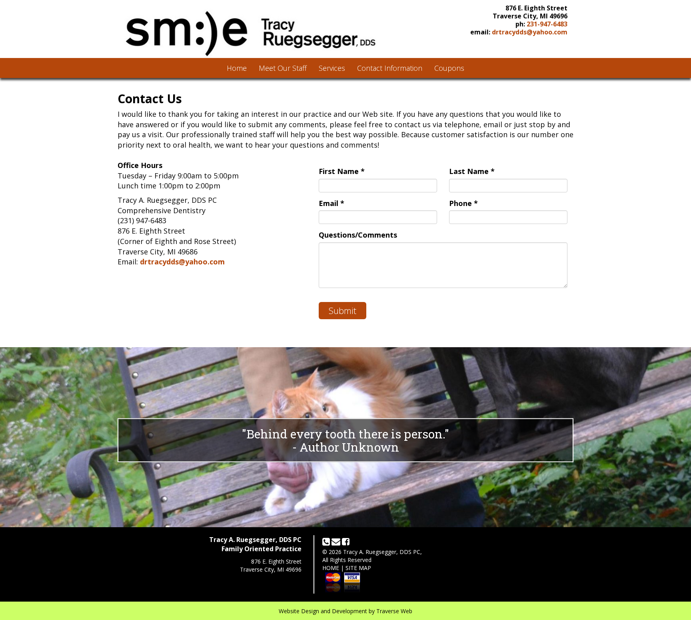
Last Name (472, 171)
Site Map (358, 568)
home (330, 568)
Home (237, 68)
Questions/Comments (358, 235)
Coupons (449, 68)
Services (332, 68)
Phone (463, 203)
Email (331, 203)
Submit (342, 310)
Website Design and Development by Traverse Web (345, 611)
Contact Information (389, 68)
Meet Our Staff (283, 68)
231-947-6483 (547, 24)
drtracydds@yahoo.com (529, 32)
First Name (342, 171)
